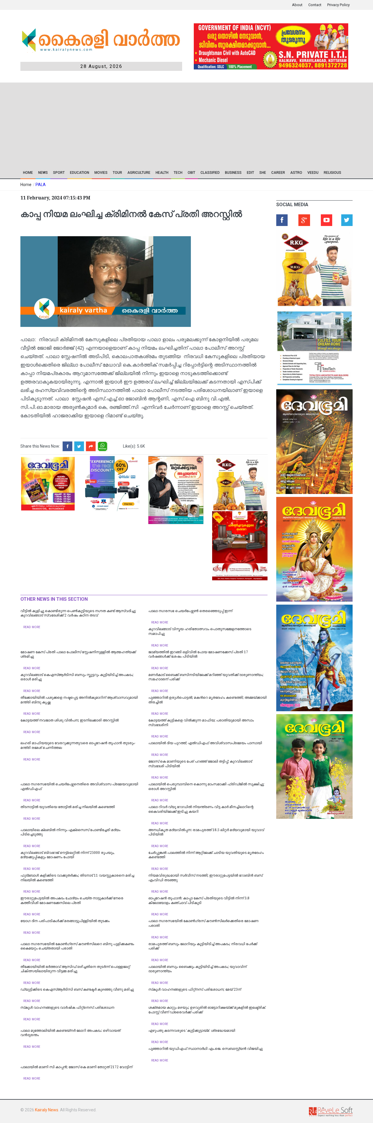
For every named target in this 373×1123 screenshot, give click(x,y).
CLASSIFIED (210, 173)
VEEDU (313, 173)
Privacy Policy (338, 5)
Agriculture (138, 173)
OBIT (191, 173)
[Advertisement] (145, 123)
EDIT (250, 173)
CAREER (278, 173)
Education (79, 173)
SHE (262, 173)
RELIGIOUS (332, 173)
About (297, 5)
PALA (41, 184)
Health (162, 173)
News (43, 173)
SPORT (59, 173)
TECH (178, 173)
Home (28, 173)
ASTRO (296, 173)
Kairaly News (46, 1110)
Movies (101, 173)
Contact (314, 5)
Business (233, 173)
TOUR (117, 173)
